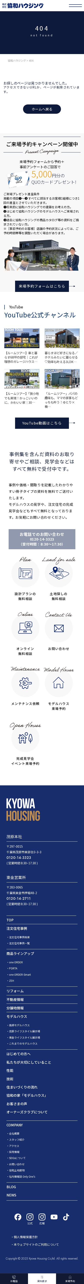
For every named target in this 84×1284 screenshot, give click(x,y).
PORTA (13, 968)
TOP (10, 919)
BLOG (11, 1186)
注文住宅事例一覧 (19, 943)
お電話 (14, 1281)
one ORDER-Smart (20, 974)
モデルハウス (16, 1016)
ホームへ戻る (42, 109)
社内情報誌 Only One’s (22, 1176)
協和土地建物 (17, 1170)
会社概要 (14, 1133)
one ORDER (16, 962)
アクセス (14, 1146)
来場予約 (70, 1281)
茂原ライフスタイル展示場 (24, 1031)
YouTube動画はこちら (42, 423)
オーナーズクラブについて (27, 1111)
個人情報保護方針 (26, 1237)
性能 (9, 1070)
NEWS (11, 1195)
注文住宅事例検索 (19, 937)
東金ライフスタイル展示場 (24, 1037)
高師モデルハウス (19, 1025)
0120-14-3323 (42, 539)
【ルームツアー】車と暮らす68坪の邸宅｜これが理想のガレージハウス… (21, 357)
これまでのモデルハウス (23, 1043)
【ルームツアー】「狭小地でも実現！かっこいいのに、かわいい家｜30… (21, 397)
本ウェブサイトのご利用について (36, 1244)
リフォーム (15, 990)
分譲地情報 (15, 1007)
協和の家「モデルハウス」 (27, 1095)
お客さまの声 (16, 1103)
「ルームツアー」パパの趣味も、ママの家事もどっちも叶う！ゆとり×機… (61, 400)
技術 (9, 1078)
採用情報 (14, 1152)
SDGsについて (17, 1158)
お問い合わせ (17, 1164)
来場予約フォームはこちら (42, 286)
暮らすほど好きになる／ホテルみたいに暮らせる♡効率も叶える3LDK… (61, 357)
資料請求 (42, 1281)
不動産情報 (15, 999)
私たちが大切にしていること (28, 1062)
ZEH (11, 980)
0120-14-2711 (18, 898)
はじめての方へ (18, 1053)
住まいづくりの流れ (21, 1087)
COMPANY (14, 1124)
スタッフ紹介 (17, 1139)
